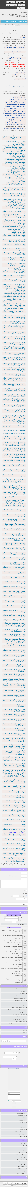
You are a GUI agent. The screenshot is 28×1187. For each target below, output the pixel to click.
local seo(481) (22, 1124)
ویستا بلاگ (8, 1185)
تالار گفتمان (11, 2)
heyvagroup (23, 12)
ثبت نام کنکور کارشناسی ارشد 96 (18, 1007)
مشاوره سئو (22, 993)
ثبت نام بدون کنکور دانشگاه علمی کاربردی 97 (15, 128)
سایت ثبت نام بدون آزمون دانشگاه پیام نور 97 (14, 865)
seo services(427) (21, 1115)
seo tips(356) (22, 1122)
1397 (24, 1030)
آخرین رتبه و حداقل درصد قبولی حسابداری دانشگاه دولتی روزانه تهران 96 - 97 (12, 959)
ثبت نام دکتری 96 (21, 1012)
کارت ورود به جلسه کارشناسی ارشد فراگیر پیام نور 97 (11, 930)
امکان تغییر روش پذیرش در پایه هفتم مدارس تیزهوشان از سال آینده (13, 964)
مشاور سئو (23, 991)
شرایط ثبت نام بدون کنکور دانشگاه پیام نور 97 (15, 47)
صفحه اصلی (20, 2)
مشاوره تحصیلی (15, 74)
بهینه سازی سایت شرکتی (20, 995)
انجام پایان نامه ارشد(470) (20, 1131)
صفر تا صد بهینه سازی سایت (19, 1002)
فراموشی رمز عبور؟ (21, 924)
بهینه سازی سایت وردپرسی (19, 998)
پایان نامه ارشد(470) (21, 1134)
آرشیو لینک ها (22, 1136)
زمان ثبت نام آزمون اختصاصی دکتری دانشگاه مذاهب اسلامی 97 (11, 970)
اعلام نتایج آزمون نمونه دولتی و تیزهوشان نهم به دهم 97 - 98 (11, 980)
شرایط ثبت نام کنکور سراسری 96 (18, 1019)
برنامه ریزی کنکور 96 (21, 1016)
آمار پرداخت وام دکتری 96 (17, 974)
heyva (23, 24)
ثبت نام (21, 5)
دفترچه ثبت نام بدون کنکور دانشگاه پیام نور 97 (15, 51)
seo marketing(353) (21, 1117)
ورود (15, 5)
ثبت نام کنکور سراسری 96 (20, 1021)
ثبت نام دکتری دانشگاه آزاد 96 (19, 1014)
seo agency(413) (22, 1120)
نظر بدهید (23, 26)
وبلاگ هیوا (23, 1005)
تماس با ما (20, 8)
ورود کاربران (18, 915)
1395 (24, 1032)
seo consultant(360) (21, 1113)
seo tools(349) (22, 1127)
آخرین (19, 927)
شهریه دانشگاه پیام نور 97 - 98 (15, 861)
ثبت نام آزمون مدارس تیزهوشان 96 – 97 (17, 1023)
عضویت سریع (10, 915)
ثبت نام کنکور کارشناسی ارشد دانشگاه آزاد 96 (16, 1009)
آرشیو (8, 5)
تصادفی (9, 927)
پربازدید (14, 927)
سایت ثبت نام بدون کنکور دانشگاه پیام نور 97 (16, 21)
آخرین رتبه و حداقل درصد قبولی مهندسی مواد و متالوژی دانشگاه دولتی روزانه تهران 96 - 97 (12, 942)
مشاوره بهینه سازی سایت (20, 988)
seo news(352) (22, 1129)
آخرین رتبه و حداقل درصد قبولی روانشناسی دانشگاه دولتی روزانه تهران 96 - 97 (11, 953)
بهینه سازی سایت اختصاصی (19, 1000)
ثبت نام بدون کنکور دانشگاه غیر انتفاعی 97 (15, 124)
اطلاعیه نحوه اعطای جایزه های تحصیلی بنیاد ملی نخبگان (12, 937)
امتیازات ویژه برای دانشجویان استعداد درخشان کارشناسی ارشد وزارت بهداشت (12, 948)
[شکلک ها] (25, 893)
